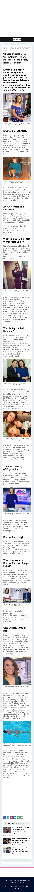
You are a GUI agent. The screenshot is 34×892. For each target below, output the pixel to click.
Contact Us (21, 882)
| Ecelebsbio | (21, 886)
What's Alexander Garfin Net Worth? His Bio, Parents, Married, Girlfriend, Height (21, 849)
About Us (13, 882)
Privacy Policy (12, 880)
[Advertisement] (17, 19)
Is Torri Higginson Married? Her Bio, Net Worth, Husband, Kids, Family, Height (20, 830)
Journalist (10, 47)
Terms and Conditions (24, 880)
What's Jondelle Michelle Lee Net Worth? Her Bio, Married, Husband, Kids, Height (21, 840)
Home (5, 47)
